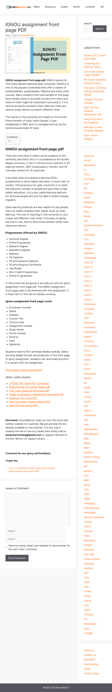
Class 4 (88, 281)
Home (87, 401)
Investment (90, 415)
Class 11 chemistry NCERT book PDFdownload (34, 468)
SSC (86, 573)
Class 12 (88, 271)
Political (88, 531)
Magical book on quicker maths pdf (29, 387)
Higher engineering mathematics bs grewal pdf (36, 394)
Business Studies (93, 225)
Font (86, 364)
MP (85, 466)
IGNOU (88, 410)
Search (88, 23)
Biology (88, 207)
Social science (91, 559)
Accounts (89, 156)
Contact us (90, 655)
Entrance (89, 341)
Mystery (88, 471)
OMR (86, 494)
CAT (86, 230)
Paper (87, 498)
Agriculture (90, 165)
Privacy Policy (91, 673)
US (85, 619)
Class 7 (88, 290)
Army (87, 174)
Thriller (87, 591)
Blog (86, 211)
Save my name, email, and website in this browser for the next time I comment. (39, 547)
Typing (87, 600)
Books (87, 216)
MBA (86, 447)
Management (91, 434)
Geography (90, 373)
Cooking (88, 313)
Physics (88, 522)
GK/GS (76, 6)
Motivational (90, 461)
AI (85, 169)
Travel (87, 596)
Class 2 (88, 276)
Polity (87, 535)
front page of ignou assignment (23, 370)
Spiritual (88, 568)
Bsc (86, 220)
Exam (87, 350)
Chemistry (89, 244)
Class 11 (88, 267)
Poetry (87, 526)
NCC (86, 475)
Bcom (87, 197)
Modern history (92, 457)
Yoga (86, 628)
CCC (86, 239)
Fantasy (88, 355)
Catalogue (89, 234)
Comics (88, 299)
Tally (86, 577)
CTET (87, 318)
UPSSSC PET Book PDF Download (29, 383)
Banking (88, 193)
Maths (37, 6)
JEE (86, 420)
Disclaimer (89, 659)
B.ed (86, 183)
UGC (86, 605)
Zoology (88, 633)
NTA (86, 489)
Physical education (94, 517)
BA (85, 188)
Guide (87, 387)
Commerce (90, 304)
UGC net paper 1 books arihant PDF (29, 401)
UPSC (87, 610)
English (64, 6)
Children (88, 248)
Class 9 (88, 295)
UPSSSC (88, 614)
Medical (88, 452)
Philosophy (90, 512)
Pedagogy (89, 503)
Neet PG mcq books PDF (23, 405)
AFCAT (88, 160)
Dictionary (89, 322)
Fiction (87, 359)
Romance (89, 549)
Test (86, 586)
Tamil (87, 582)
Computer (90, 6)
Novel (87, 485)
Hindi (87, 392)
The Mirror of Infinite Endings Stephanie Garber (95, 91)
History (88, 396)
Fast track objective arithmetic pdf (29, 390)
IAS (102, 6)
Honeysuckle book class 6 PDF (24, 471)
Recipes (88, 545)
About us (89, 650)
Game (87, 369)
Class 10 (88, 262)
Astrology (89, 179)
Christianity (90, 257)
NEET (87, 480)
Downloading (91, 664)
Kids (86, 424)
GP (85, 383)
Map (86, 438)
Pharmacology (91, 508)
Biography (89, 202)
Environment (91, 346)
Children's (89, 253)
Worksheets (90, 624)
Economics (90, 327)
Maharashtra (91, 429)
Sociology (89, 563)
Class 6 (88, 285)
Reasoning (50, 6)
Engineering (90, 332)
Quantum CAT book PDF (23, 398)
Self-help (89, 554)
